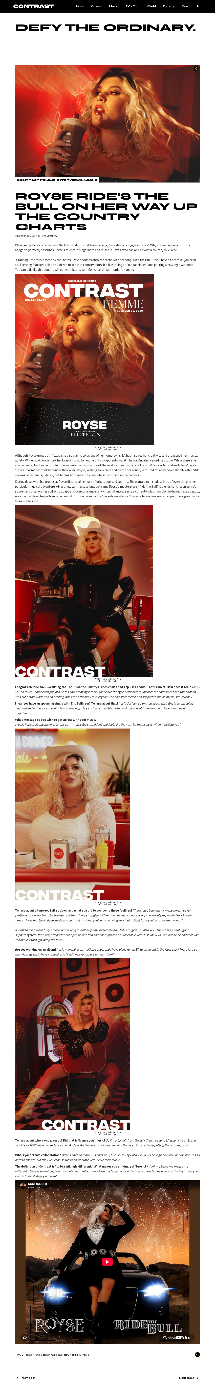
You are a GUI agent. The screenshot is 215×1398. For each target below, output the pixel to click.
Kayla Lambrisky (49, 235)
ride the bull (76, 1354)
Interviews (70, 180)
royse (86, 1354)
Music (91, 180)
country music (50, 1354)
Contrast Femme (36, 180)
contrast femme (34, 1354)
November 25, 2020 (25, 235)
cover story (63, 1354)
